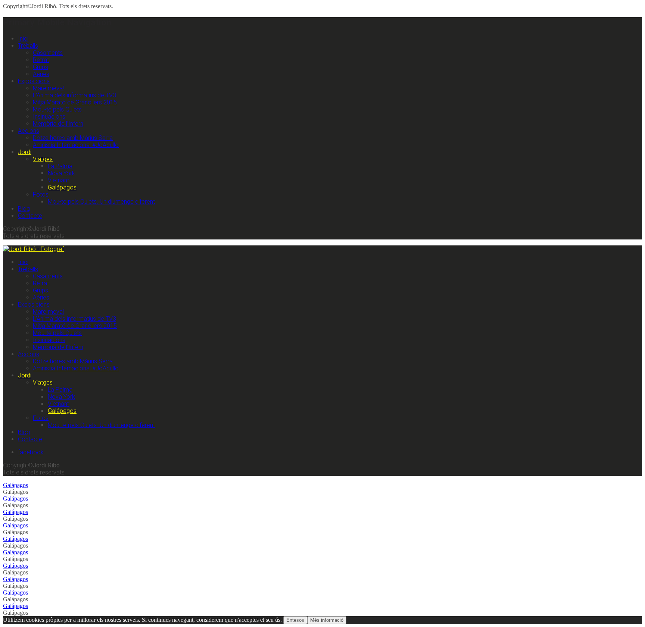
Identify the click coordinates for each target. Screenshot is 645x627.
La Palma (60, 166)
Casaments (48, 52)
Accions (28, 130)
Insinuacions (49, 116)
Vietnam (58, 180)
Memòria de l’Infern (58, 123)
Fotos (41, 194)
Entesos (295, 620)
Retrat (41, 59)
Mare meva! (48, 88)
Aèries (41, 74)
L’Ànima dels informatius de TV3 (74, 95)
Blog (24, 208)
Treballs (28, 45)
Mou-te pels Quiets (57, 109)
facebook (31, 452)
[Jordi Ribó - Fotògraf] (33, 249)
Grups (40, 66)
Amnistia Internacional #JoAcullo (76, 144)
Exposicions (34, 81)
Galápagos (62, 187)
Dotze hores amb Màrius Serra (73, 137)
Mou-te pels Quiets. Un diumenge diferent (101, 201)
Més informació (326, 620)
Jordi (24, 152)
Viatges (43, 159)
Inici (23, 38)
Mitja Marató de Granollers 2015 (75, 102)
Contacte (30, 215)
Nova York (61, 173)
